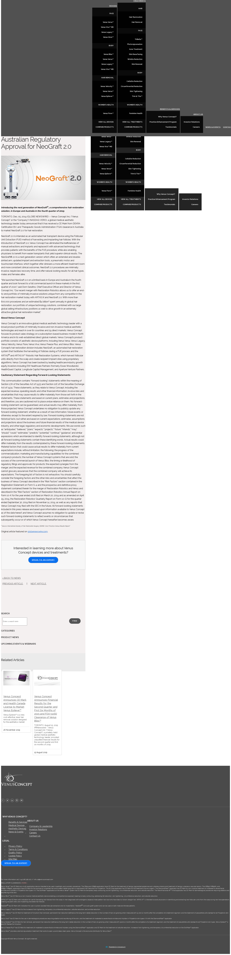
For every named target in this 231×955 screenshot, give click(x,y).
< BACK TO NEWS (11, 578)
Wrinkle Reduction (133, 137)
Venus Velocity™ (105, 164)
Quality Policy (15, 852)
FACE (111, 13)
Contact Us (34, 836)
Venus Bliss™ (109, 54)
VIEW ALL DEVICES (104, 199)
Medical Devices (16, 825)
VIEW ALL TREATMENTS (131, 199)
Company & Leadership (41, 826)
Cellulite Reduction (133, 159)
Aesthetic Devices (17, 828)
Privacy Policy (15, 846)
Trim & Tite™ (135, 174)
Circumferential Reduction (130, 164)
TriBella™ (138, 39)
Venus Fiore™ (107, 191)
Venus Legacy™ (106, 142)
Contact (225, 204)
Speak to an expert (16, 863)
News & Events (211, 204)
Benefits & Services (168, 186)
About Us (197, 191)
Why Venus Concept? (166, 194)
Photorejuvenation (134, 44)
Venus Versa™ (106, 137)
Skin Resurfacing (135, 54)
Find (74, 621)
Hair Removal (137, 22)
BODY (138, 150)
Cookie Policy (15, 856)
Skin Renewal (135, 142)
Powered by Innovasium (117, 947)
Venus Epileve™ (106, 174)
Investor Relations (190, 199)
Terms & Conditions (18, 849)
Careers (194, 204)
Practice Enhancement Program (161, 199)
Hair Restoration (135, 17)
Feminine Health (134, 191)
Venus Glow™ (108, 37)
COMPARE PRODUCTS (103, 204)
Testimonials (169, 204)
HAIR (140, 8)
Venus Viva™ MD (105, 147)
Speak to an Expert (43, 560)
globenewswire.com (38, 531)
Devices (113, 6)
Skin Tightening (134, 169)
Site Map (12, 859)
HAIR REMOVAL (106, 155)
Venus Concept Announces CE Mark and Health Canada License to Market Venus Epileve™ (14, 703)
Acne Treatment (135, 49)
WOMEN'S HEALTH (104, 182)
